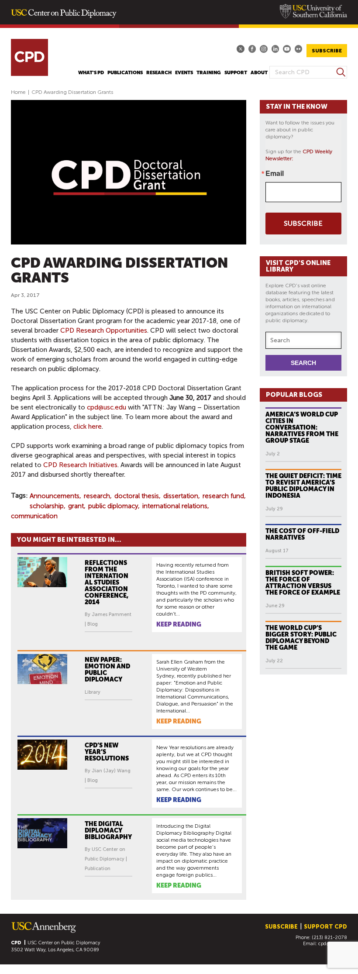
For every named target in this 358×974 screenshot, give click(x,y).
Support (235, 73)
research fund (223, 496)
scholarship (47, 506)
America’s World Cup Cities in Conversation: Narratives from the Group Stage (301, 427)
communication (34, 516)
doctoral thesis (136, 496)
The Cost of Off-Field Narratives (302, 534)
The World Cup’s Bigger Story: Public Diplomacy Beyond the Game (301, 637)
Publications (125, 73)
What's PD (91, 73)
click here (87, 426)
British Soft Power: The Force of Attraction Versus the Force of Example (302, 582)
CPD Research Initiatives (80, 465)
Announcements (54, 496)
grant (76, 506)
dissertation (180, 496)
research (97, 496)
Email (274, 173)
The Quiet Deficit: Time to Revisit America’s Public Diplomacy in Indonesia (303, 485)
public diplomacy (113, 506)
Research (159, 73)
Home (18, 92)
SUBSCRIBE (327, 51)
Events (184, 73)
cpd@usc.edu (106, 407)
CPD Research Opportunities (103, 330)
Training (208, 73)
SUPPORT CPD (325, 926)
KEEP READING (178, 624)
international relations (174, 506)
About (259, 73)
